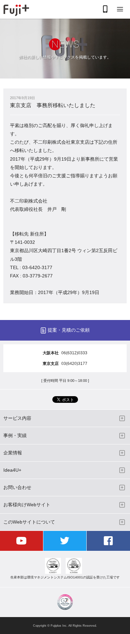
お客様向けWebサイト (26, 504)
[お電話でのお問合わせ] (105, 9)
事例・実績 (15, 435)
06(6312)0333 (74, 353)
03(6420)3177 (74, 363)
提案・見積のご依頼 (69, 330)
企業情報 (12, 452)
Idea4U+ (12, 470)
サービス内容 (17, 418)
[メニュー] (120, 9)
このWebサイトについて (29, 522)
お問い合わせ (17, 487)
